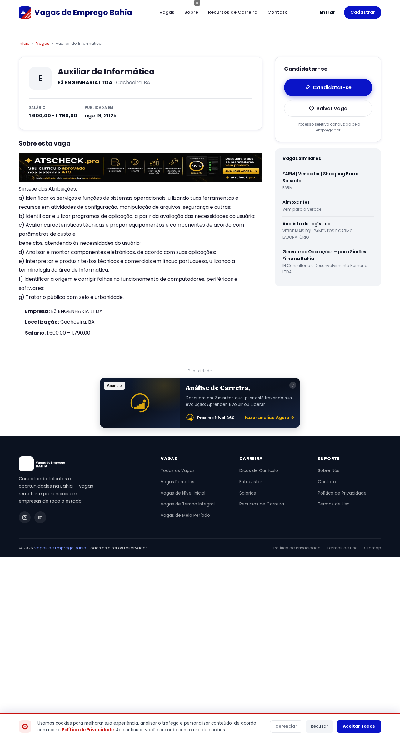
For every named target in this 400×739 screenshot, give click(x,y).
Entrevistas (251, 482)
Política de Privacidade (342, 493)
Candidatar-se (332, 87)
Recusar (319, 726)
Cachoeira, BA (77, 322)
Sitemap (372, 548)
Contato (278, 12)
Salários (247, 493)
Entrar (327, 12)
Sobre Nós (328, 471)
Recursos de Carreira (233, 12)
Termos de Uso (334, 504)
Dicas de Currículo (258, 471)
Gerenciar (286, 726)
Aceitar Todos (359, 726)
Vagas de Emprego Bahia (60, 548)
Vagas (166, 12)
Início (24, 43)
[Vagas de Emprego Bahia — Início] (82, 463)
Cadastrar (362, 12)
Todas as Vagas (178, 471)
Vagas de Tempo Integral (188, 504)
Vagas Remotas (177, 482)
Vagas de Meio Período (185, 515)
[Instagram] (25, 517)
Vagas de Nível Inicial (183, 493)
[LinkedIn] (40, 517)
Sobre (191, 12)
